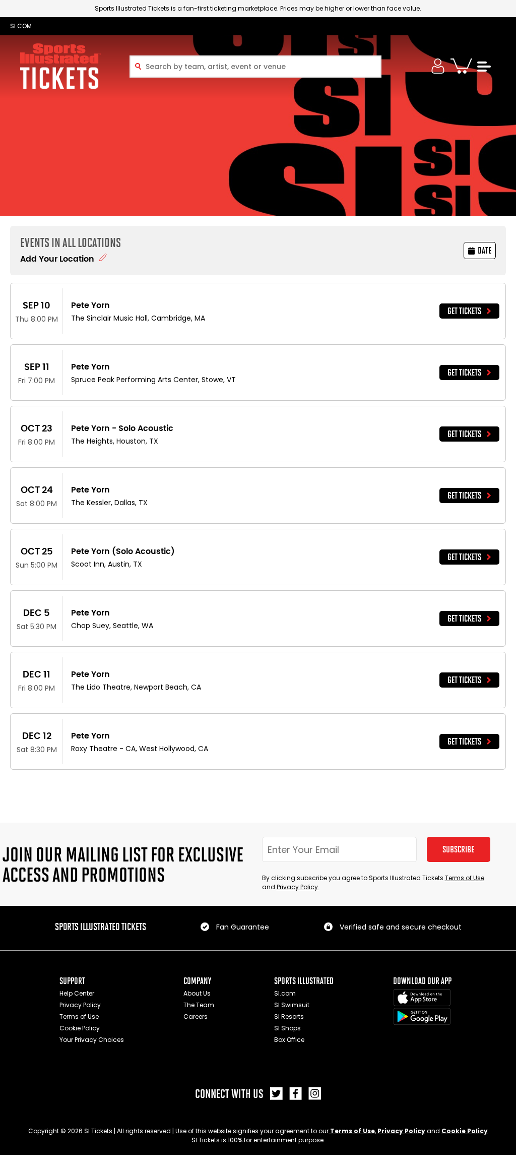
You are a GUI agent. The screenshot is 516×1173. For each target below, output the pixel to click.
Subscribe (458, 849)
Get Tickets (464, 311)
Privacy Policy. (298, 887)
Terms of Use (464, 878)
